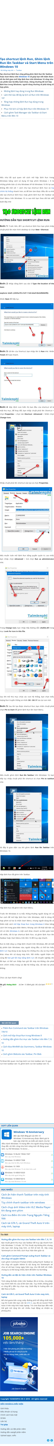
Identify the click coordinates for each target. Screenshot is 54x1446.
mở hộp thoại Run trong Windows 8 (29, 924)
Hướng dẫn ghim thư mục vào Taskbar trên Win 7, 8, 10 (26, 1239)
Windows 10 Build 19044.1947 (17, 1154)
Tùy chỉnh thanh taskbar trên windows (23, 1202)
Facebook (48, 1440)
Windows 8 (14, 931)
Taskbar (19, 70)
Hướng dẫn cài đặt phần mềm (13, 1429)
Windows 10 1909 (12, 1166)
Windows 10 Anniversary (29, 1132)
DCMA (3, 1418)
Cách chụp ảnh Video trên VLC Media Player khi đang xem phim (26, 1209)
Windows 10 (24, 76)
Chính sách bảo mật (9, 1415)
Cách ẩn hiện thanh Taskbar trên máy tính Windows (25, 1196)
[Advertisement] (27, 28)
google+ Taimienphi (51, 1440)
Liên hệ (4, 1421)
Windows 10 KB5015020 (15, 1172)
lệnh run (3, 951)
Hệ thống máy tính (7, 70)
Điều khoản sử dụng (9, 1411)
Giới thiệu (5, 1408)
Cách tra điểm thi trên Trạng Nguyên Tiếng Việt (25, 1217)
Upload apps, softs (8, 1435)
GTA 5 (29, 1303)
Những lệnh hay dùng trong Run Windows (24, 91)
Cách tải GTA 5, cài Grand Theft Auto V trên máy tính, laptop (25, 1224)
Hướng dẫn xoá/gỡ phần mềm (13, 1432)
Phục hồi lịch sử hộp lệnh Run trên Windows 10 (26, 109)
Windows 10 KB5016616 (15, 1179)
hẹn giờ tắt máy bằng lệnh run (21, 958)
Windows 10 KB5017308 (15, 1160)
